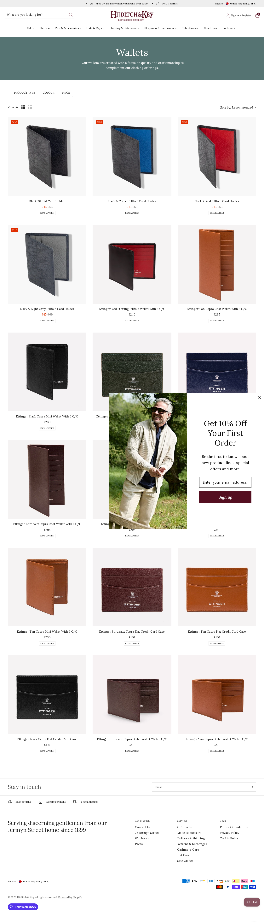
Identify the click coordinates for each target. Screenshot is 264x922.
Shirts (43, 28)
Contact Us (142, 827)
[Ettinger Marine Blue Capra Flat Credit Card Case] (217, 372)
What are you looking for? (25, 14)
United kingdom (243, 3)
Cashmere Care (188, 849)
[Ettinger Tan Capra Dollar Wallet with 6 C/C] (217, 694)
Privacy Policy (229, 833)
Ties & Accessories (67, 28)
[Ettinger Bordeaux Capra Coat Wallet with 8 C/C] (47, 479)
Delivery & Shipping (191, 838)
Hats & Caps (94, 28)
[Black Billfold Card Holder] (47, 156)
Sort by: (236, 107)
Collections (189, 28)
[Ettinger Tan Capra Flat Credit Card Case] (217, 587)
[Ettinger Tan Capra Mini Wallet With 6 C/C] (47, 587)
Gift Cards (184, 827)
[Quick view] (82, 192)
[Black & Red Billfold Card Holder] (217, 156)
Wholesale (142, 838)
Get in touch (142, 820)
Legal (223, 820)
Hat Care (183, 855)
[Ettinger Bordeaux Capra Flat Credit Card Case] (132, 587)
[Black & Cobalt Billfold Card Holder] (132, 156)
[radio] (23, 107)
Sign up (225, 497)
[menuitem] (31, 28)
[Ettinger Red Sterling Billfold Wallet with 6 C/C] (132, 264)
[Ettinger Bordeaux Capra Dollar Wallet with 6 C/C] (132, 694)
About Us (209, 28)
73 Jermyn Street (147, 833)
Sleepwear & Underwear (159, 28)
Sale (29, 28)
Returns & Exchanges (192, 844)
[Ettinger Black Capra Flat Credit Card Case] (47, 694)
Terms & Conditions (234, 827)
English (219, 3)
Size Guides (185, 861)
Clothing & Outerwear (123, 28)
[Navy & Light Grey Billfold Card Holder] (47, 264)
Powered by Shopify (70, 897)
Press (139, 844)
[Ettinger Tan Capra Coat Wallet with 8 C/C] (217, 264)
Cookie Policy (229, 838)
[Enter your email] (252, 787)
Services (182, 820)
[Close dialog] (259, 397)
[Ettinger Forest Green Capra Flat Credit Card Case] (132, 372)
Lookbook (228, 28)
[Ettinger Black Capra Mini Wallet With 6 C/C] (47, 372)
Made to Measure (189, 833)
